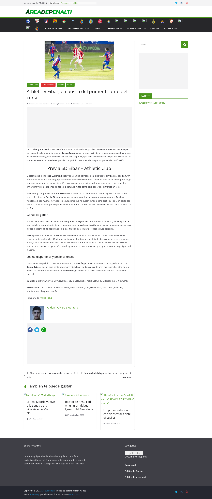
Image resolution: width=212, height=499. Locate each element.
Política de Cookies (134, 471)
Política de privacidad (135, 477)
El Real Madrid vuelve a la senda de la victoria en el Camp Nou (41, 407)
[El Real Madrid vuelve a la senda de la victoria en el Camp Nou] (40, 395)
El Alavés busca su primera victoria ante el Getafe (52, 375)
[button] (102, 28)
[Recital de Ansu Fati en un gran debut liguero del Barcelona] (76, 395)
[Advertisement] (80, 127)
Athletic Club (33, 85)
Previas (61, 85)
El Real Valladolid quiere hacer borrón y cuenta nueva (106, 375)
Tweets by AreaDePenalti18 (152, 102)
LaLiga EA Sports (53, 28)
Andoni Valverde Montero (39, 104)
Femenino (113, 28)
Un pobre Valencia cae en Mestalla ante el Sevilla (117, 414)
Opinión (154, 28)
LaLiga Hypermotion (78, 28)
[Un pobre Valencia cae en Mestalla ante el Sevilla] (118, 395)
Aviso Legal (130, 465)
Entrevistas (170, 28)
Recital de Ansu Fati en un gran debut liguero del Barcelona (79, 405)
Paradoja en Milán (69, 3)
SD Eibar (70, 85)
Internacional (134, 28)
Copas (97, 28)
